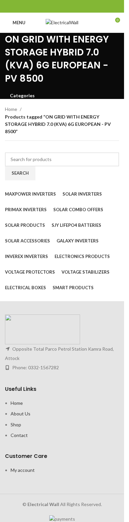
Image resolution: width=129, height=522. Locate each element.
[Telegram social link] (78, 6)
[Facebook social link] (45, 6)
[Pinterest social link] (62, 6)
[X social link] (54, 6)
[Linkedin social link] (70, 6)
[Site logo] (62, 22)
